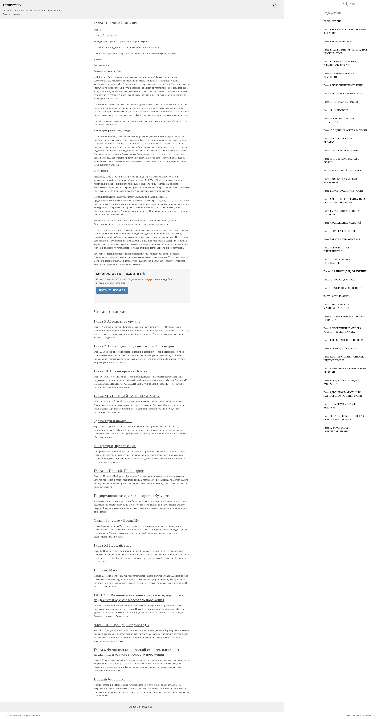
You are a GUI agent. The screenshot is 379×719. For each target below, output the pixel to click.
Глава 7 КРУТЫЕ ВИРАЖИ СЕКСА (341, 239)
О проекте (134, 707)
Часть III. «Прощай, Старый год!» (121, 624)
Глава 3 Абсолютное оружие (117, 321)
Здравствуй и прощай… (113, 420)
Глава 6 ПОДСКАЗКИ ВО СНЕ (339, 230)
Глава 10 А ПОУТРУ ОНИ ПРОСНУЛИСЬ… (23, 715)
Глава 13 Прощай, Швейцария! (119, 470)
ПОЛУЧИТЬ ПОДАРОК (112, 290)
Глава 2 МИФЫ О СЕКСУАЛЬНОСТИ (343, 190)
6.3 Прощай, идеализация (115, 445)
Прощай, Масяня (107, 570)
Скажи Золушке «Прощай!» (116, 520)
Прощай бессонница (110, 679)
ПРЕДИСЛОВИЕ (332, 21)
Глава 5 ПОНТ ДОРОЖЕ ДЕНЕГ (340, 348)
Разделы (147, 707)
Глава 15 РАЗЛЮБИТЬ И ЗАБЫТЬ (341, 150)
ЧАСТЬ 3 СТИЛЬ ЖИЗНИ (336, 296)
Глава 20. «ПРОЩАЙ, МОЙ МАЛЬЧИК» (127, 396)
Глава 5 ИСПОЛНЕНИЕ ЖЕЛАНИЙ (342, 222)
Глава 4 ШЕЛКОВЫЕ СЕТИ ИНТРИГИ (343, 339)
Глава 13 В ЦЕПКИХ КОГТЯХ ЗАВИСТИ (345, 130)
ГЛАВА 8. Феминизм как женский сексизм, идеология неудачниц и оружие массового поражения (138, 597)
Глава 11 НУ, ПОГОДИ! (335, 110)
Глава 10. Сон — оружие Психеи (121, 371)
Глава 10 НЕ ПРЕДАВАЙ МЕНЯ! (340, 101)
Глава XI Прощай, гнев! (113, 545)
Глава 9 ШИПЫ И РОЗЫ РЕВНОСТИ (342, 93)
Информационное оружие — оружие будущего (132, 495)
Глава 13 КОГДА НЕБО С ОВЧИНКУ (342, 287)
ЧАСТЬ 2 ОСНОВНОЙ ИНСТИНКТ (342, 170)
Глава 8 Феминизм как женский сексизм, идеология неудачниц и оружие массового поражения (136, 652)
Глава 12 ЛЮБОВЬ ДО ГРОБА (339, 279)
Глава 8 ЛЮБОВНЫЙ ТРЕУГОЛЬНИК (343, 85)
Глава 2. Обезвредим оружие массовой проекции (134, 346)
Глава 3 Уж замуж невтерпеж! (338, 41)
